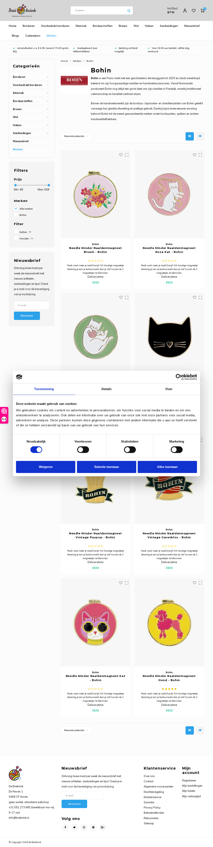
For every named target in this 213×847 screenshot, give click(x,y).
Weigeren (46, 467)
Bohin (23, 214)
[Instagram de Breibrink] (84, 827)
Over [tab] (168, 389)
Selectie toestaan (106, 467)
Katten (25, 232)
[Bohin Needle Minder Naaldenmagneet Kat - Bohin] (95, 622)
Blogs (15, 35)
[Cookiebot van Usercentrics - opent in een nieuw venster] (179, 377)
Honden (26, 238)
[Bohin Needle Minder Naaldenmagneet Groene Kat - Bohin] (95, 337)
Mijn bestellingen (192, 785)
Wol (136, 25)
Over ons (149, 776)
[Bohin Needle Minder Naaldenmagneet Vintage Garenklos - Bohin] (169, 479)
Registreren (189, 780)
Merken (51, 35)
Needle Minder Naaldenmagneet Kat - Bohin (95, 678)
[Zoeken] (129, 10)
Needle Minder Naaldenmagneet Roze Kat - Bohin (169, 250)
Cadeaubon (32, 35)
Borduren (29, 25)
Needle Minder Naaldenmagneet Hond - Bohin (169, 678)
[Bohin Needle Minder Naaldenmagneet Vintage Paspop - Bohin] (95, 479)
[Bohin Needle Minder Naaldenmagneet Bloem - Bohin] (95, 194)
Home (12, 25)
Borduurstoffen (103, 25)
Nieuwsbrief (192, 25)
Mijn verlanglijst (191, 796)
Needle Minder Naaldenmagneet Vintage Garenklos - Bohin (169, 535)
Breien (123, 25)
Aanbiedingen (169, 25)
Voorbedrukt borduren (55, 25)
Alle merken (26, 208)
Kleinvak (81, 25)
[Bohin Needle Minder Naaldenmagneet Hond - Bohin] (169, 622)
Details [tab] (107, 389)
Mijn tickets (188, 790)
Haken (149, 25)
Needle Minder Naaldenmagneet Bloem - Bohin (95, 250)
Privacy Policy (152, 807)
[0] (202, 10)
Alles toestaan (167, 467)
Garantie (149, 802)
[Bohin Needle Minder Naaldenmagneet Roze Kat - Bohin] (169, 194)
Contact (148, 781)
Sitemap (149, 823)
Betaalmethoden (154, 812)
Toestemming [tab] (44, 389)
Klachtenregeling (154, 792)
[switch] (83, 449)
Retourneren (151, 818)
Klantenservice (152, 797)
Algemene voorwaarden (158, 786)
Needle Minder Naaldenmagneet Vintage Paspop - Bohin (95, 535)
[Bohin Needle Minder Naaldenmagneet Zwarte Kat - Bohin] (169, 337)
